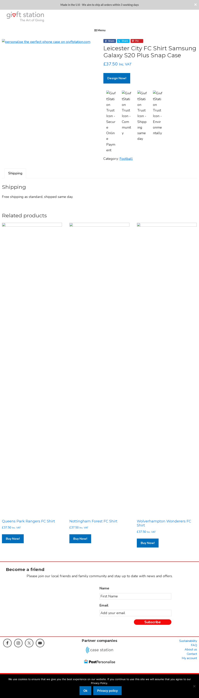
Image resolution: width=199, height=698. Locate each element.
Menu (102, 30)
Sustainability (188, 641)
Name (104, 588)
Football (126, 158)
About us (191, 649)
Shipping (15, 173)
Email (104, 605)
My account (189, 658)
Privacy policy (107, 691)
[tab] (15, 173)
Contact (192, 654)
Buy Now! (13, 539)
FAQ (194, 645)
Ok (85, 691)
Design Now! (116, 78)
